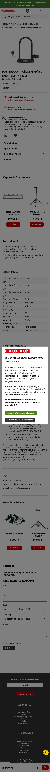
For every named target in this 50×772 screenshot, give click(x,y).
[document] (25, 385)
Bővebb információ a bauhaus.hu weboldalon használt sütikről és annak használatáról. (23, 402)
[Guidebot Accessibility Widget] (46, 752)
